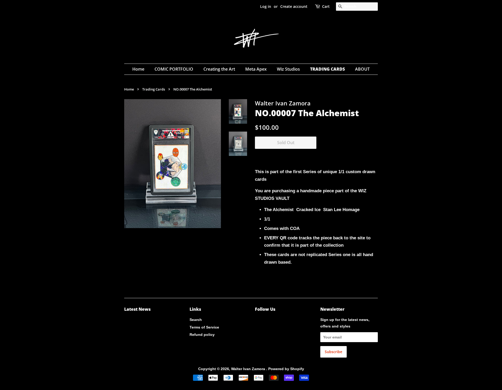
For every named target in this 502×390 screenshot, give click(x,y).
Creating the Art (219, 69)
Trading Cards (153, 89)
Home (138, 69)
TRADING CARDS (327, 69)
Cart (326, 6)
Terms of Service (204, 327)
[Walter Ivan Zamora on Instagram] (258, 321)
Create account (293, 6)
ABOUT (362, 69)
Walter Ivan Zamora (248, 369)
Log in (265, 6)
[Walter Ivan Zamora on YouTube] (266, 321)
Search (196, 320)
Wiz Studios (288, 69)
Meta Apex (256, 69)
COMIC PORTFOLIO (174, 69)
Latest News (137, 309)
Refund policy (202, 334)
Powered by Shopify (286, 369)
